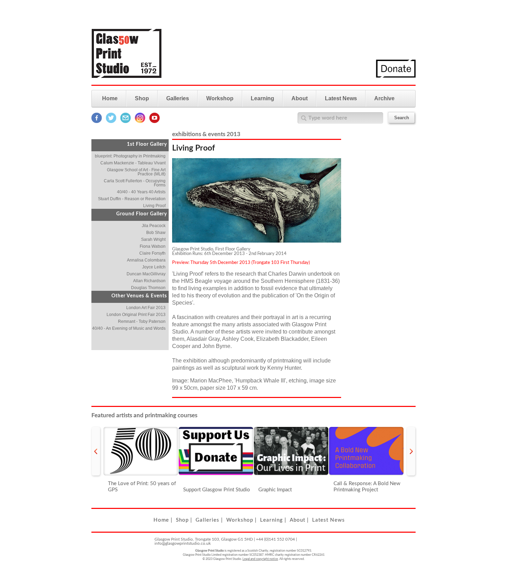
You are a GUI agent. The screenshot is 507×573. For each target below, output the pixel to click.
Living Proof (154, 206)
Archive (384, 98)
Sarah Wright (153, 239)
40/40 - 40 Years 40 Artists (141, 192)
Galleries (177, 98)
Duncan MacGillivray (146, 274)
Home (110, 98)
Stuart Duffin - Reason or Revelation (132, 199)
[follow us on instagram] (140, 122)
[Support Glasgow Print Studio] (216, 451)
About (299, 98)
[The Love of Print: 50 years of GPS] (140, 451)
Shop (142, 98)
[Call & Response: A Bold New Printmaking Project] (366, 451)
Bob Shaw (156, 233)
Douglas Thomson (148, 288)
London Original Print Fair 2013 (136, 315)
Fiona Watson (153, 246)
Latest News (341, 98)
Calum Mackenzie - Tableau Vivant (133, 163)
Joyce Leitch (154, 267)
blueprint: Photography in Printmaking (130, 156)
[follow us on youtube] (154, 122)
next (411, 451)
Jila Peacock (154, 226)
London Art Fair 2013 (146, 308)
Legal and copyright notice (260, 559)
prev (96, 451)
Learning (262, 98)
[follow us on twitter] (111, 122)
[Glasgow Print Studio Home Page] (126, 82)
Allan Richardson (149, 281)
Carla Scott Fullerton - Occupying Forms (135, 183)
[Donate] (396, 76)
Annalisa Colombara (146, 260)
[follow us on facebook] (96, 122)
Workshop (219, 98)
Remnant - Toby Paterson (142, 321)
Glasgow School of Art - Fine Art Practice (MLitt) (136, 172)
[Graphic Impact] (291, 451)
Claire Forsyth (152, 253)
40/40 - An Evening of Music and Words (129, 328)
